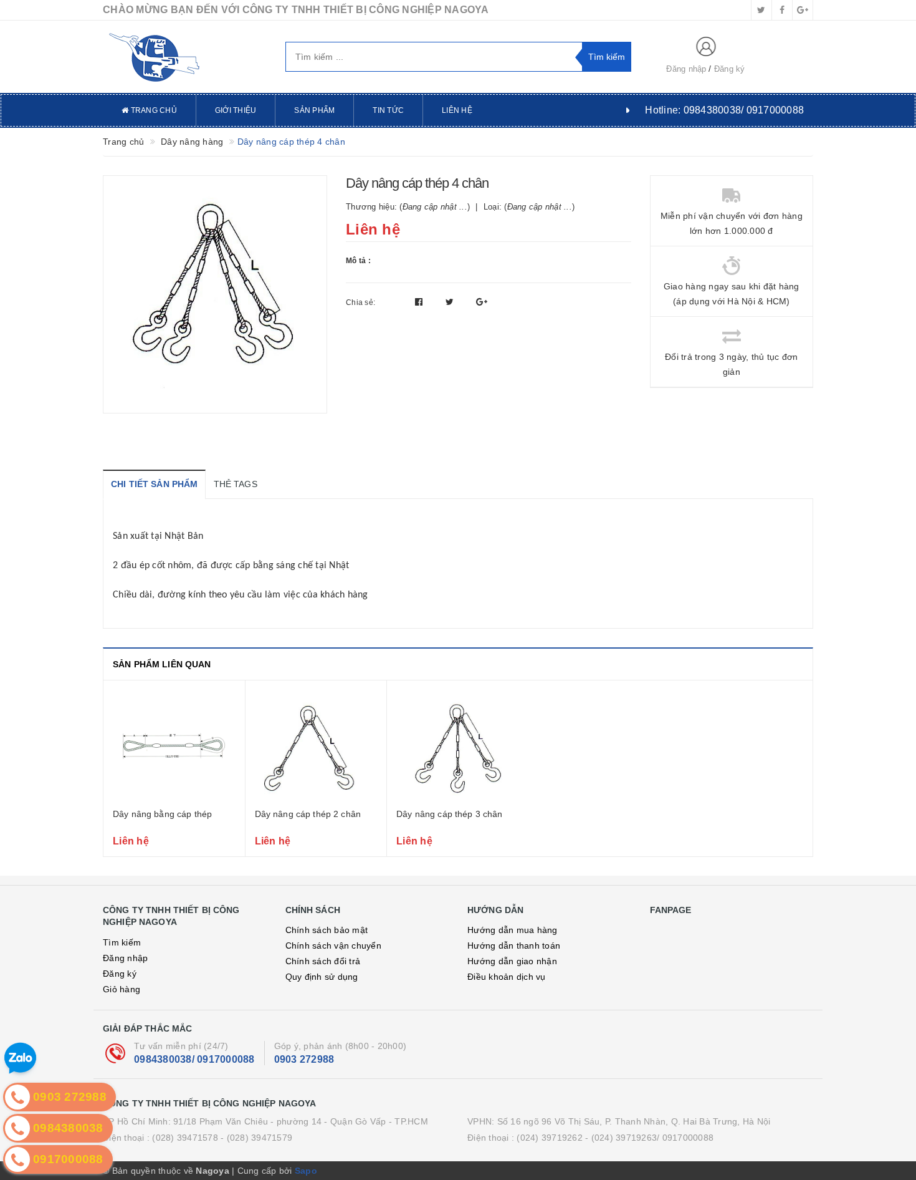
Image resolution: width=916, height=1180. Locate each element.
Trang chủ (152, 110)
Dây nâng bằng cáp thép (162, 814)
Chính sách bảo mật (326, 930)
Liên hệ (457, 110)
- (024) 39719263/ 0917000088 (649, 1138)
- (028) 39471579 (256, 1138)
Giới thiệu (236, 110)
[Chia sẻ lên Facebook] (420, 302)
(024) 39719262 (550, 1138)
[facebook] (782, 10)
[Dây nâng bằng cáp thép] (174, 746)
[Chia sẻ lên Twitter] (451, 302)
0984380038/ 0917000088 (194, 1059)
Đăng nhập (686, 69)
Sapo (306, 1171)
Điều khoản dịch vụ (506, 977)
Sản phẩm (314, 110)
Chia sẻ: (360, 302)
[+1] (481, 302)
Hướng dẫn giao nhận (512, 961)
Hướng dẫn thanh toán (513, 945)
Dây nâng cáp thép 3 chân (449, 814)
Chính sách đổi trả (323, 961)
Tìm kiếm (122, 942)
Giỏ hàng (121, 989)
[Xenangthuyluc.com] (185, 57)
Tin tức (388, 110)
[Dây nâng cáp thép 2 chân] (316, 746)
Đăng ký (729, 69)
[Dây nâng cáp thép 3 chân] (458, 746)
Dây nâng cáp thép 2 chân (308, 814)
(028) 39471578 (185, 1138)
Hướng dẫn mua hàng (512, 930)
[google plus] (803, 10)
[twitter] (761, 10)
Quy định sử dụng (321, 977)
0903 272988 (304, 1059)
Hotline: (724, 110)
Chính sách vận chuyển (333, 945)
